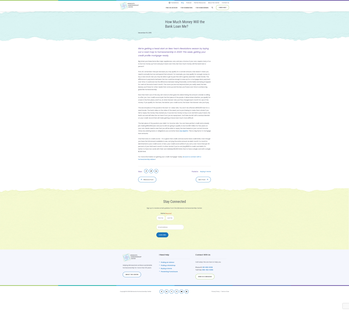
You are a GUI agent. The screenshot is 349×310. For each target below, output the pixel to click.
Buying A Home (205, 171)
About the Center (213, 3)
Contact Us (225, 3)
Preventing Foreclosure (169, 272)
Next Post (202, 180)
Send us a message (205, 277)
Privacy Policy (216, 291)
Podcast (188, 3)
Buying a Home (166, 268)
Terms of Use (225, 291)
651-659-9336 (207, 267)
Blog (182, 3)
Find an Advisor (171, 8)
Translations (175, 2)
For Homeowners (202, 8)
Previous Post (148, 180)
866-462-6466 (207, 270)
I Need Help (222, 7)
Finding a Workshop (168, 265)
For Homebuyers (186, 8)
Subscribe (162, 235)
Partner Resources (200, 3)
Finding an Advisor (167, 262)
